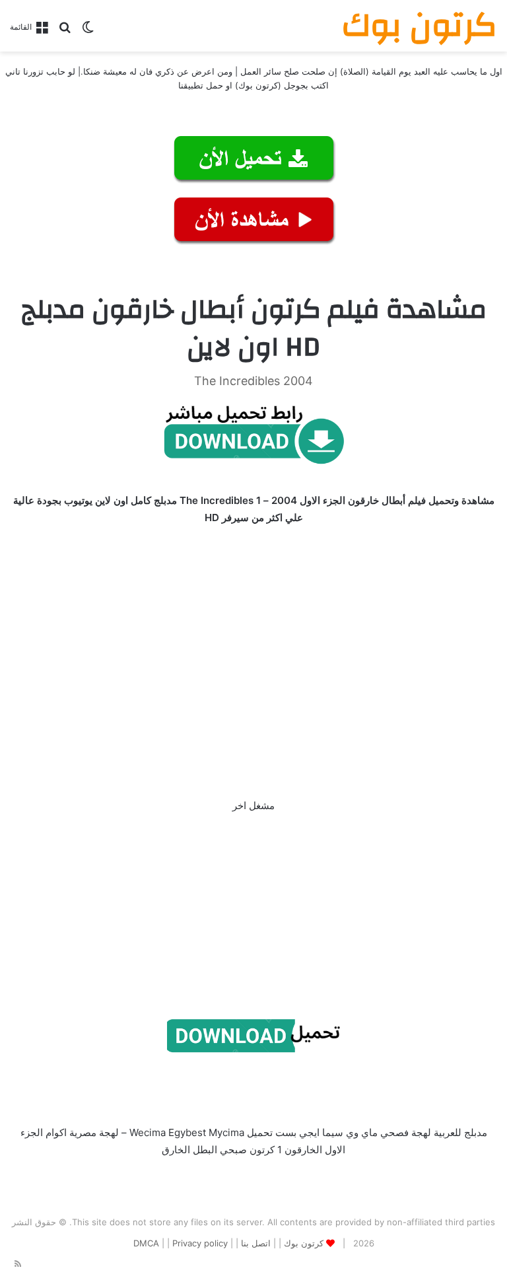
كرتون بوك (303, 1243)
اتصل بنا (256, 1243)
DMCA (146, 1243)
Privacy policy (200, 1243)
